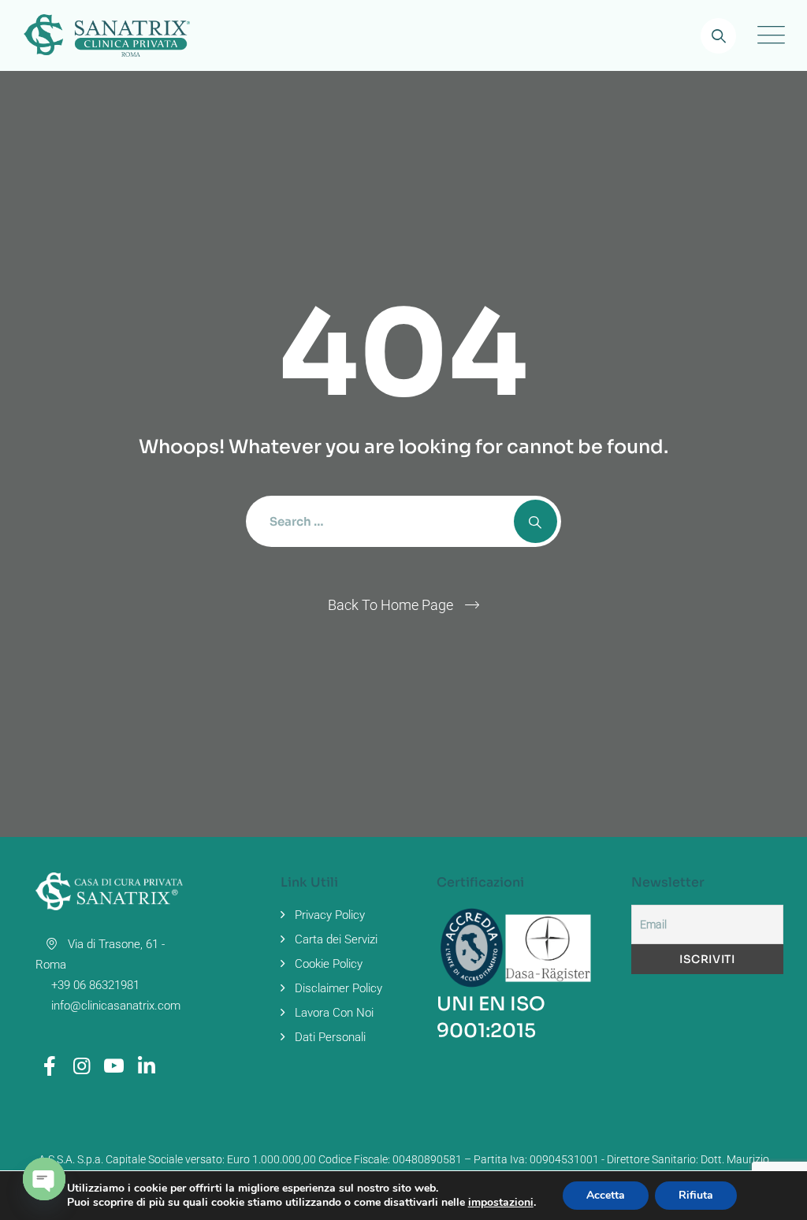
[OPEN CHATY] (44, 1179)
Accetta (605, 1195)
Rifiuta (696, 1195)
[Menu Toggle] (767, 35)
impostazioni (501, 1203)
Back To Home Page (390, 605)
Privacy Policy (330, 915)
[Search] (718, 36)
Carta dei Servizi (336, 939)
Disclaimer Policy (338, 988)
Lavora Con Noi (334, 1013)
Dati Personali (330, 1037)
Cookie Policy (329, 964)
